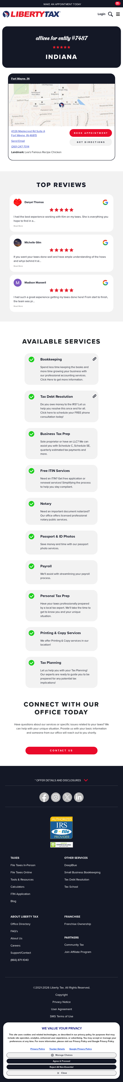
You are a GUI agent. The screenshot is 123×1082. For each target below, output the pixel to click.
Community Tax (74, 945)
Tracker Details (57, 1049)
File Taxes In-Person (23, 865)
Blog (13, 901)
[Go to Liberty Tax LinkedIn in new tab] (79, 797)
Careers (15, 945)
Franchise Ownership (77, 924)
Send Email (18, 141)
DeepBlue (70, 865)
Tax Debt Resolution (76, 879)
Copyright (61, 995)
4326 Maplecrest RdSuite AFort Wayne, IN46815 (28, 133)
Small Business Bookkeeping (82, 872)
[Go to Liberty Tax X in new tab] (67, 797)
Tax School (71, 887)
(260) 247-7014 (20, 146)
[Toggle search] (110, 14)
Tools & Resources (22, 879)
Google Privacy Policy (80, 1049)
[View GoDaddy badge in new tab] (61, 845)
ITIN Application (20, 894)
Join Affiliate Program (77, 952)
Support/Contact (21, 953)
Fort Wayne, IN (20, 79)
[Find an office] (118, 3)
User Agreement (61, 1009)
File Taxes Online (21, 872)
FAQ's (14, 931)
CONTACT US (61, 750)
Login (101, 14)
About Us (16, 938)
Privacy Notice (62, 1002)
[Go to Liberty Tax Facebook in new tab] (44, 797)
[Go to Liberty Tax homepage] (31, 14)
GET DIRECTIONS (91, 142)
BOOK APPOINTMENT (91, 133)
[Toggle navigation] (118, 14)
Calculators (17, 887)
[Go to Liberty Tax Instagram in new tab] (56, 797)
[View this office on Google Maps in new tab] (105, 202)
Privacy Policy (37, 1049)
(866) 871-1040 (20, 960)
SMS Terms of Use (61, 1016)
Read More (18, 226)
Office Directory (20, 924)
